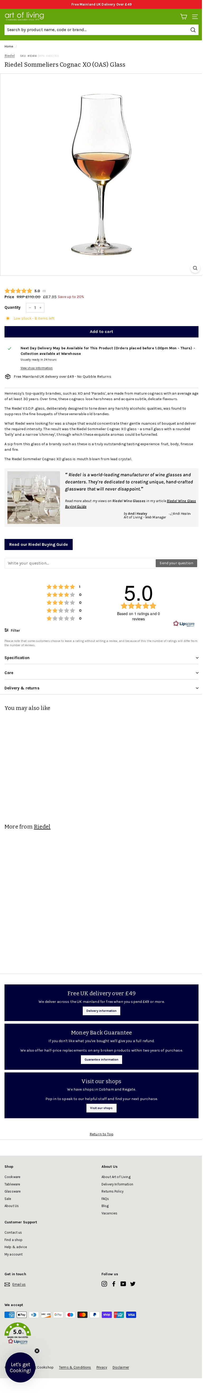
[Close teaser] (37, 1350)
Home (8, 46)
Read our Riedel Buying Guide (38, 544)
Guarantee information (102, 1059)
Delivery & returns (21, 688)
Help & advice (15, 1247)
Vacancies (109, 1213)
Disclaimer (121, 1367)
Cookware (12, 1177)
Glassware (12, 1191)
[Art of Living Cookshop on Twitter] (133, 1283)
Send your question (176, 563)
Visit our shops (101, 1108)
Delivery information (101, 1011)
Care (8, 672)
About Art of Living (116, 1177)
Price (9, 297)
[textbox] (80, 563)
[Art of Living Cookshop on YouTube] (123, 1283)
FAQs (105, 1199)
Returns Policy (112, 1191)
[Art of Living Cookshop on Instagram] (104, 1283)
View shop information (37, 368)
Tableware (12, 1184)
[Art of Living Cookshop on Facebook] (114, 1283)
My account (13, 1254)
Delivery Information (117, 1184)
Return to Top (101, 1134)
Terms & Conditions (75, 1367)
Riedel (9, 55)
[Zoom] (195, 268)
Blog (105, 1206)
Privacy (101, 1367)
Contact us (13, 1232)
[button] (101, 1334)
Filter (15, 630)
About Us (11, 1206)
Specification (17, 657)
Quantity (12, 307)
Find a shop (13, 1240)
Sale (7, 1199)
